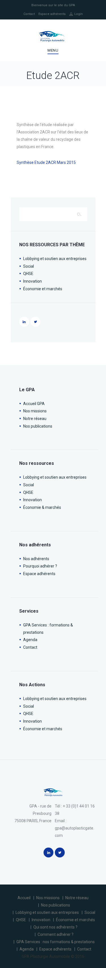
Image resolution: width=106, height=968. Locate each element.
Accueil (24, 898)
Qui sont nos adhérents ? (55, 927)
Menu (52, 50)
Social (28, 266)
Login (78, 14)
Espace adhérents (52, 14)
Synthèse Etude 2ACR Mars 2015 (46, 162)
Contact (29, 14)
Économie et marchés (42, 289)
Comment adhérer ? (55, 934)
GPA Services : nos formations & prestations (55, 942)
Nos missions (35, 411)
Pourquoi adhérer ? (40, 566)
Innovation (32, 281)
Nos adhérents (36, 558)
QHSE (28, 273)
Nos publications (37, 426)
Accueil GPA (34, 403)
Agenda (30, 639)
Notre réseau (34, 418)
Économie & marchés (42, 507)
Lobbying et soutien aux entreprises (54, 258)
